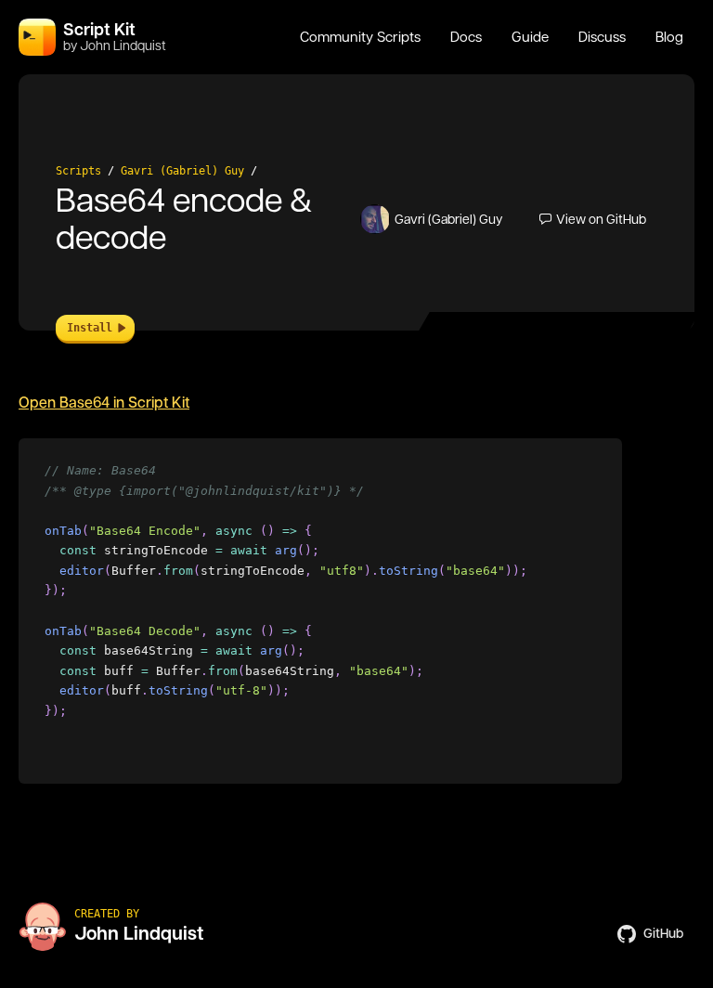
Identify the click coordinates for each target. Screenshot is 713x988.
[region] (320, 611)
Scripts (78, 170)
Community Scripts (360, 37)
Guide (530, 37)
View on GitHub (601, 219)
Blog (669, 37)
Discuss (602, 37)
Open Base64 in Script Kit (104, 402)
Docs (466, 37)
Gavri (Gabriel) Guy (182, 170)
